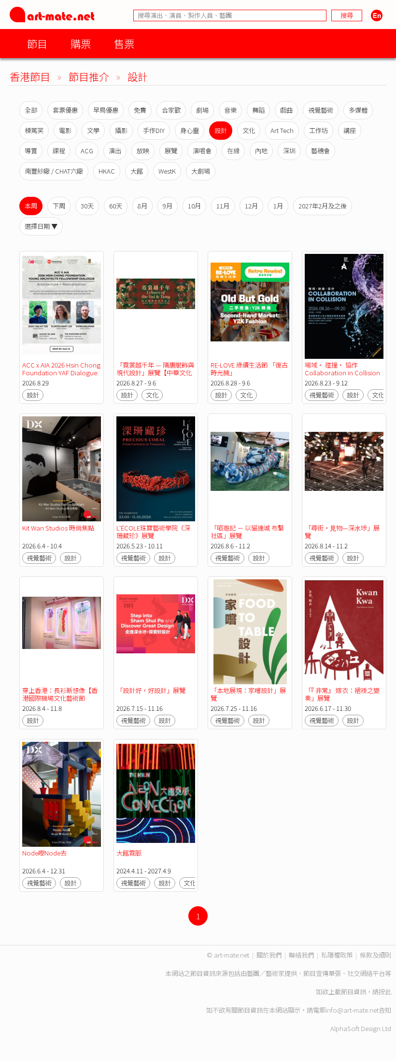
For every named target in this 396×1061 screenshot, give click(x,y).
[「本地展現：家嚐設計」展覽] (250, 631)
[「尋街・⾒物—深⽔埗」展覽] (344, 468)
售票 (124, 43)
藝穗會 (320, 150)
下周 (59, 205)
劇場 (202, 110)
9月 (167, 205)
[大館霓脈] (155, 794)
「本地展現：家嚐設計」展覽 (248, 694)
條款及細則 (375, 954)
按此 (385, 991)
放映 (143, 150)
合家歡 (171, 110)
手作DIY (154, 130)
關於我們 (269, 954)
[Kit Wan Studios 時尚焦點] (61, 468)
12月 (251, 205)
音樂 (230, 110)
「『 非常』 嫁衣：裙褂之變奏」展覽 (342, 694)
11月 (222, 205)
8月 (142, 205)
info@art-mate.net (352, 1010)
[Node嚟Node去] (61, 794)
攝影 (121, 130)
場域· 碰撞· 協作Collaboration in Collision (342, 368)
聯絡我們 (301, 954)
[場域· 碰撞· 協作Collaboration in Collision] (344, 306)
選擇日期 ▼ (41, 226)
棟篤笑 (34, 130)
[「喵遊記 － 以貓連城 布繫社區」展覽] (250, 468)
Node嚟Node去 (44, 852)
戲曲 (286, 110)
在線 (233, 150)
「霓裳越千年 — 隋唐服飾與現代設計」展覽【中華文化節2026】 (155, 372)
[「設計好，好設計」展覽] (155, 631)
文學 (93, 130)
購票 (81, 43)
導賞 (31, 150)
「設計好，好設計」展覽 (150, 690)
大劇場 (200, 171)
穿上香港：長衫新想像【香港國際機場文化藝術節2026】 (60, 698)
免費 (140, 110)
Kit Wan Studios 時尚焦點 (58, 527)
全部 (31, 110)
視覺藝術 (320, 110)
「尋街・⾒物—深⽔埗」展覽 (342, 531)
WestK (167, 171)
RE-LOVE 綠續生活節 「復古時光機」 (249, 368)
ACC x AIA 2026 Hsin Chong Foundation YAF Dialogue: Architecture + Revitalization (61, 376)
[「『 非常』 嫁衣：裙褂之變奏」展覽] (344, 631)
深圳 (289, 150)
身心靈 (189, 130)
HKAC (107, 171)
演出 (115, 150)
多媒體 (358, 110)
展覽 (171, 150)
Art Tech (282, 130)
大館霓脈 (128, 852)
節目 (37, 43)
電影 (65, 130)
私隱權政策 (337, 954)
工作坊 (318, 130)
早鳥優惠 (105, 110)
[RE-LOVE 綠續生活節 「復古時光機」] (250, 306)
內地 (261, 150)
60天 (115, 205)
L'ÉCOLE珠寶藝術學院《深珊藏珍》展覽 (153, 531)
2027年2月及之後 (322, 205)
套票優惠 (65, 110)
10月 (194, 205)
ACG (87, 150)
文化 (248, 130)
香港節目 (30, 76)
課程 (59, 150)
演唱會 (202, 150)
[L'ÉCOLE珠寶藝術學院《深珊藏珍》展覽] (155, 468)
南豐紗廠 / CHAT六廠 (54, 171)
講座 (349, 130)
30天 (87, 205)
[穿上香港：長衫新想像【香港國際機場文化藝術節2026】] (61, 631)
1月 (278, 205)
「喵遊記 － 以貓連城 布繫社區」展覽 (247, 531)
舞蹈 (258, 110)
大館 (136, 171)
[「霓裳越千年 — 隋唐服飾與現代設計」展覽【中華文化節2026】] (155, 306)
